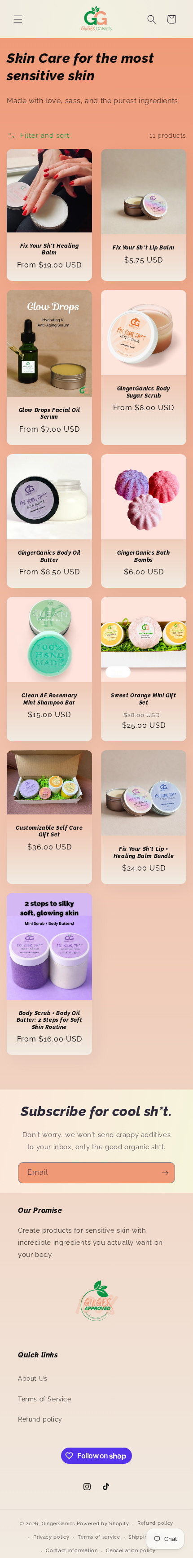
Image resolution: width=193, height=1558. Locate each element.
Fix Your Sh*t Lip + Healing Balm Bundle (144, 852)
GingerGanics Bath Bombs (143, 556)
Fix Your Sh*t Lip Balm (143, 248)
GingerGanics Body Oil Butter (49, 556)
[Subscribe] (165, 1172)
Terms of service (99, 1537)
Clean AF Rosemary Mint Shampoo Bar (49, 699)
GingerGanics (58, 1524)
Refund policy (40, 1419)
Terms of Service (44, 1399)
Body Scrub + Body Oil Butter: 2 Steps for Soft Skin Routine (49, 1020)
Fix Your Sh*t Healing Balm (49, 249)
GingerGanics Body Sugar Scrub (143, 392)
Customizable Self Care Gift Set (49, 831)
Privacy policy (51, 1537)
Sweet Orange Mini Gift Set (143, 699)
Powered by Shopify (103, 1524)
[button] (18, 19)
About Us (33, 1378)
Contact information (71, 1551)
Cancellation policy (130, 1551)
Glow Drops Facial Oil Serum (49, 413)
